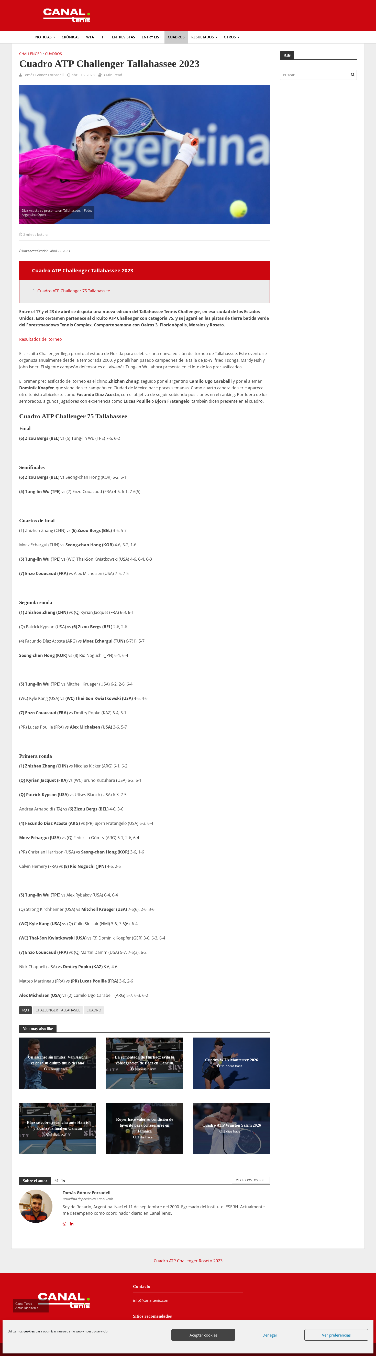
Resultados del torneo (40, 339)
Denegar (269, 1335)
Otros (230, 37)
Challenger (30, 53)
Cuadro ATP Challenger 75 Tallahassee (73, 291)
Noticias (43, 37)
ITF (103, 37)
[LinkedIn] (71, 1224)
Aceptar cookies (203, 1335)
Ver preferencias (336, 1335)
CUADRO (93, 1010)
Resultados (202, 37)
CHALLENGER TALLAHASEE (58, 1010)
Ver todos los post (251, 1180)
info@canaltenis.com (151, 1300)
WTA (90, 37)
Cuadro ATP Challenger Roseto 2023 (188, 1261)
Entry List (151, 37)
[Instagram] (64, 1224)
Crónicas (71, 37)
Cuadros (176, 37)
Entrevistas (123, 37)
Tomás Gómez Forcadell (43, 74)
